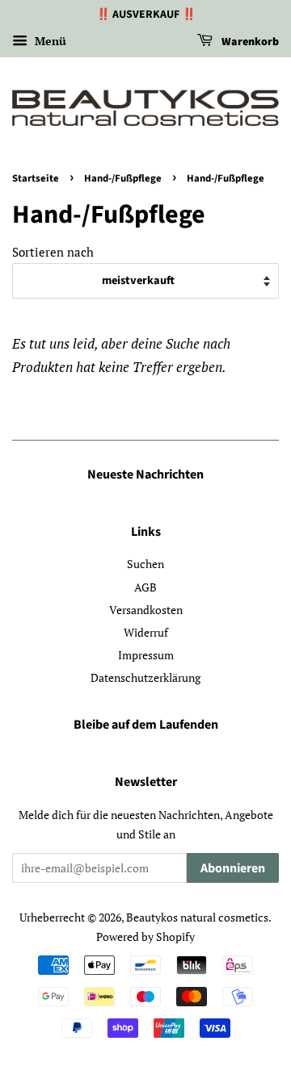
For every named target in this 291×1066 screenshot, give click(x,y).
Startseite (35, 178)
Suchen (145, 563)
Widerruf (146, 632)
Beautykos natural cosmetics (197, 917)
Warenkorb (249, 42)
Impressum (146, 655)
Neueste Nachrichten (145, 474)
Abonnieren (232, 868)
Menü (49, 40)
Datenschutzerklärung (145, 677)
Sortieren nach (53, 252)
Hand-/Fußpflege (123, 178)
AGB (145, 587)
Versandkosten (146, 609)
